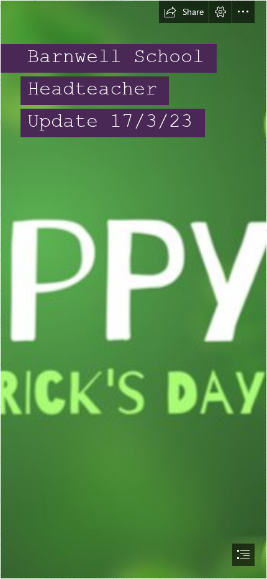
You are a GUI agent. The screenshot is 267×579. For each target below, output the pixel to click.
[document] (133, 289)
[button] (184, 12)
